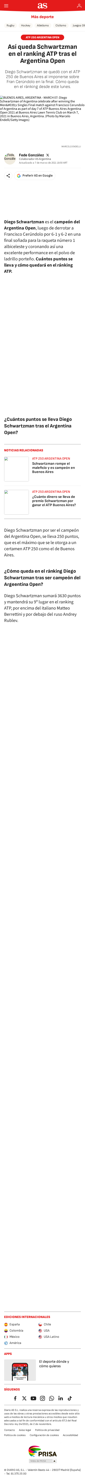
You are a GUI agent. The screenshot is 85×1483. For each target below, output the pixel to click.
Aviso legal (25, 1430)
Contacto (9, 1430)
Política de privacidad (47, 1430)
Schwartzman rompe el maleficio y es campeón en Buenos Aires (53, 467)
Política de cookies (15, 1435)
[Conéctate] (79, 5)
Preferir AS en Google (37, 176)
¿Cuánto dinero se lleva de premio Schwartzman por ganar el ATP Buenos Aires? (54, 501)
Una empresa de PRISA (43, 1451)
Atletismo (43, 25)
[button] (8, 176)
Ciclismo (60, 25)
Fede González (31, 155)
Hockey (25, 25)
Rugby (10, 25)
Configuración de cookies (44, 1435)
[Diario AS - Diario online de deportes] (42, 5)
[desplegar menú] (6, 6)
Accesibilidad (70, 1435)
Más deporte (42, 16)
